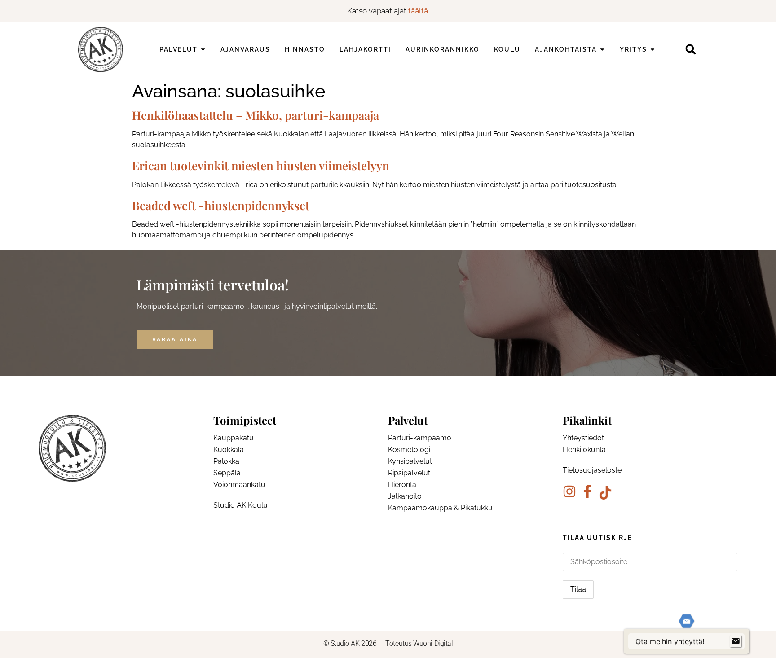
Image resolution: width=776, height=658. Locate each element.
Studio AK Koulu (240, 505)
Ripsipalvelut (409, 473)
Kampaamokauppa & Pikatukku (440, 508)
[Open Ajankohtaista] (602, 49)
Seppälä (227, 473)
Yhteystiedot (583, 438)
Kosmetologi (409, 449)
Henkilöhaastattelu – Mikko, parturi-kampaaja (255, 115)
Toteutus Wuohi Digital (419, 643)
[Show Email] (735, 641)
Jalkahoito (405, 496)
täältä (418, 10)
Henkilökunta (584, 449)
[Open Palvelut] (203, 49)
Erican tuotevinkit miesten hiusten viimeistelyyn (260, 165)
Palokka (226, 461)
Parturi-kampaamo (419, 438)
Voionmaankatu (239, 484)
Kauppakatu (233, 438)
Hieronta (402, 484)
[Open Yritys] (652, 49)
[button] (690, 49)
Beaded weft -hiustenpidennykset (220, 205)
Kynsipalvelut (410, 461)
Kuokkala (228, 449)
